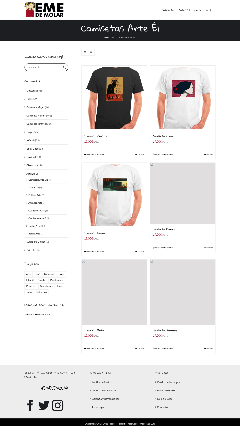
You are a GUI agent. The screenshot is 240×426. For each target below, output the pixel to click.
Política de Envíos (102, 382)
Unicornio (41, 292)
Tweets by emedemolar (37, 314)
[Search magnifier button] (64, 67)
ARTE (29, 173)
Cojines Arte (34, 195)
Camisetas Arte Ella (38, 179)
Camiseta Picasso (164, 229)
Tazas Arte (33, 187)
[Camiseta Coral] (182, 98)
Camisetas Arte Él (37, 218)
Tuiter (29, 292)
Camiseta (49, 273)
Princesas (31, 286)
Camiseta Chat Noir (97, 136)
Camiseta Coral (163, 136)
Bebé (37, 273)
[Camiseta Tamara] (182, 292)
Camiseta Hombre (36, 115)
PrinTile (30, 249)
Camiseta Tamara (165, 330)
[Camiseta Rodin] (114, 292)
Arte (28, 273)
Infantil (30, 140)
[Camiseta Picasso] (182, 193)
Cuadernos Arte (36, 210)
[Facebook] (30, 405)
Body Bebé (32, 148)
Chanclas (31, 165)
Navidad (31, 156)
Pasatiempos (56, 280)
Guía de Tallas (164, 398)
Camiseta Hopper (94, 233)
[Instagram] (57, 405)
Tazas (29, 98)
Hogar (29, 131)
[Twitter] (44, 405)
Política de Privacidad (104, 390)
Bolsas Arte (34, 233)
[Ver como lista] (91, 52)
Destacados (33, 90)
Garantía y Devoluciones (105, 398)
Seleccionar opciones (95, 154)
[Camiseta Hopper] (114, 195)
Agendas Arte (35, 202)
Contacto (162, 407)
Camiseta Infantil (36, 123)
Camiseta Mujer (35, 107)
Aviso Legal (98, 407)
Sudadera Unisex (35, 241)
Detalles (140, 154)
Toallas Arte (34, 226)
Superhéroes (46, 286)
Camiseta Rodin (94, 330)
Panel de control (166, 390)
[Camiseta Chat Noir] (114, 98)
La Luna (151, 423)
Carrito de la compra (168, 382)
